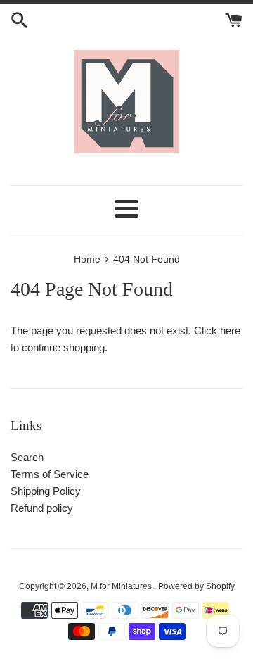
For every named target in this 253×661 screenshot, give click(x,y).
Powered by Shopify (196, 586)
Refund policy (42, 508)
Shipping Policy (46, 491)
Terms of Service (50, 474)
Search (27, 457)
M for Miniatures (122, 586)
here (230, 330)
